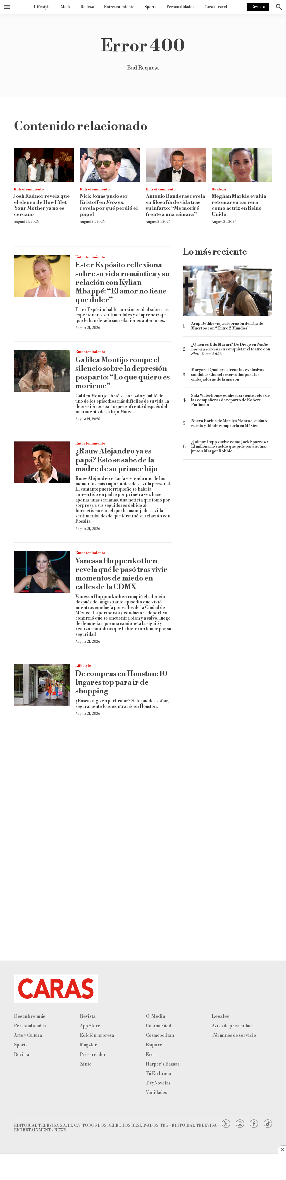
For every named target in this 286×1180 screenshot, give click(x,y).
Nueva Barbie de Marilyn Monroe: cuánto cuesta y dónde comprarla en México (229, 423)
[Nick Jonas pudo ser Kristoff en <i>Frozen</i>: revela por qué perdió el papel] (110, 165)
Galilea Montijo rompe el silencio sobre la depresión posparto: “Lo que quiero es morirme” (122, 373)
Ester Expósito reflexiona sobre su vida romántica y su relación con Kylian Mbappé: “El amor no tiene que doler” (122, 282)
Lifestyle (42, 6)
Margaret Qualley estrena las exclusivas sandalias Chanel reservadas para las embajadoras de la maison (227, 375)
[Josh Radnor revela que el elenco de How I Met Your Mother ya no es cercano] (44, 165)
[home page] (143, 988)
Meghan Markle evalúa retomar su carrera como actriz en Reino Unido (239, 205)
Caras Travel (215, 6)
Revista (258, 6)
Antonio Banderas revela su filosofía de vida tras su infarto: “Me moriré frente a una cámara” (175, 205)
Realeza (219, 189)
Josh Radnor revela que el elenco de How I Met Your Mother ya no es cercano (42, 205)
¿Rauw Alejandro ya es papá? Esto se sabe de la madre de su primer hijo (116, 460)
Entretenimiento (119, 6)
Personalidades (180, 6)
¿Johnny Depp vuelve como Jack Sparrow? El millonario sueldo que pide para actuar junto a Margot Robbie (229, 447)
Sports (150, 6)
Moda (66, 6)
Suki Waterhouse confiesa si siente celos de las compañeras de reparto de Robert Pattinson (230, 400)
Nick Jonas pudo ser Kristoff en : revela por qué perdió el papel (109, 205)
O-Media (155, 1016)
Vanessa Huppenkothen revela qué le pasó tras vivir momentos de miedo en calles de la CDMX (121, 574)
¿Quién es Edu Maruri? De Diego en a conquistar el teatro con (230, 349)
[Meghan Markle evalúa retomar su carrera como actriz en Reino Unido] (242, 165)
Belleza (87, 6)
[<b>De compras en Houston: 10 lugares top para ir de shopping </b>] (42, 685)
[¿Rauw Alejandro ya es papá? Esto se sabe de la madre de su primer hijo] (42, 462)
